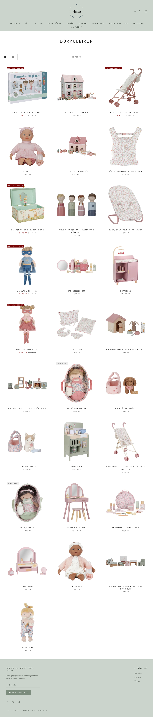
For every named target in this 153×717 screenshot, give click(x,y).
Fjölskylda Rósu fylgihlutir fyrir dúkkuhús (76, 231)
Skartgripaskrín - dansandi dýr (27, 230)
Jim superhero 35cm (27, 291)
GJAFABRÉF (76, 27)
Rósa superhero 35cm (27, 349)
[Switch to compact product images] (13, 57)
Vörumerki (138, 23)
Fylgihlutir (98, 23)
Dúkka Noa (76, 586)
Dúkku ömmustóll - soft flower (125, 230)
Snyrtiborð (27, 586)
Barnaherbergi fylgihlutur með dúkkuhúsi (125, 588)
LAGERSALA (14, 23)
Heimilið (83, 23)
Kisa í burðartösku (27, 467)
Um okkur (138, 673)
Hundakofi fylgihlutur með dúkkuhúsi (126, 349)
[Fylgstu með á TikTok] (19, 702)
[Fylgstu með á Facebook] (7, 702)
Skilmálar (137, 677)
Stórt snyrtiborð (76, 528)
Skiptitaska (77, 349)
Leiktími (70, 23)
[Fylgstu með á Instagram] (13, 702)
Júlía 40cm (27, 647)
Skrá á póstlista (18, 693)
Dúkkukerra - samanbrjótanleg (125, 113)
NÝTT (27, 23)
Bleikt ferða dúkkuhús (76, 171)
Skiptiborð (125, 291)
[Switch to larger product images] (5, 57)
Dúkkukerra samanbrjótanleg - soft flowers (125, 468)
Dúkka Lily (27, 171)
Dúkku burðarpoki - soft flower (125, 171)
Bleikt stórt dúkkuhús (76, 113)
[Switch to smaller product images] (9, 57)
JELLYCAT (39, 23)
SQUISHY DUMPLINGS (118, 23)
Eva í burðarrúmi (27, 528)
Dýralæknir (77, 467)
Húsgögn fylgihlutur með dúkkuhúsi (27, 408)
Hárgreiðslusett (76, 291)
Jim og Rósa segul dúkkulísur (27, 113)
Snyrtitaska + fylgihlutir (125, 528)
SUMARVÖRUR (54, 23)
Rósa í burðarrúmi (76, 408)
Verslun (137, 681)
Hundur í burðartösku (125, 408)
